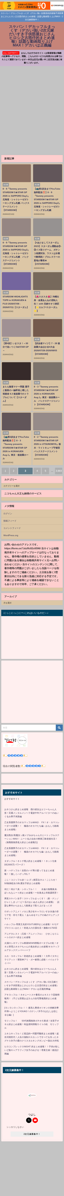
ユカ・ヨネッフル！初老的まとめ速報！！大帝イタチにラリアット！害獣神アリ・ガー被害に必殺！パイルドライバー (31, 959)
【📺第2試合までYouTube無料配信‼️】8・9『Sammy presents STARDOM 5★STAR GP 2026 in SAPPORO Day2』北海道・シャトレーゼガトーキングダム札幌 (47, 199)
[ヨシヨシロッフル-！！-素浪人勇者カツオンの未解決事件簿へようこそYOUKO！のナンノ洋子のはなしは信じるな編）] (31, 1011)
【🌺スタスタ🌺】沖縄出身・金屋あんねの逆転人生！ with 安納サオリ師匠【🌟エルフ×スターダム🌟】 (46, 304)
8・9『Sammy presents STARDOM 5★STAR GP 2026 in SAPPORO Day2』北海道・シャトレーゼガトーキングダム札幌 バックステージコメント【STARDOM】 (16, 253)
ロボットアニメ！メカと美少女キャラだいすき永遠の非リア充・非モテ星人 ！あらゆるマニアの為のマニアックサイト (31, 915)
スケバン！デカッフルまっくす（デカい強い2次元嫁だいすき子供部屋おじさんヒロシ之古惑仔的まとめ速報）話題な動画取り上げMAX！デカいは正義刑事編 (31, 985)
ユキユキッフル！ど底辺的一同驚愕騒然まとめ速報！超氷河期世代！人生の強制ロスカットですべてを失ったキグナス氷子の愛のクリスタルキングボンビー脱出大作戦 (31, 1037)
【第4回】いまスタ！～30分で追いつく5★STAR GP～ (16, 347)
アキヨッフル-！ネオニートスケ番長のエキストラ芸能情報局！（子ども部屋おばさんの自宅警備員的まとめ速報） (31, 998)
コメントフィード (12, 528)
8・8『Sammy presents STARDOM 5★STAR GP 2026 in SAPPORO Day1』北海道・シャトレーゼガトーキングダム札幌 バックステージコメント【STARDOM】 (16, 199)
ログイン (7, 513)
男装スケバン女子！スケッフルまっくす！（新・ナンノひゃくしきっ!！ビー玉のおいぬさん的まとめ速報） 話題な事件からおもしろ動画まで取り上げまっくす (31, 902)
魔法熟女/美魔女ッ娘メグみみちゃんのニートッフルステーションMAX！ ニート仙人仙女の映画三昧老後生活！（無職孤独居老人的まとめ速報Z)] (31, 838)
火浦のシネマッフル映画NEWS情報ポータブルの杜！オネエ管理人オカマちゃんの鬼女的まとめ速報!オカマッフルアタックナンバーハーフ (31, 946)
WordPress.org (10, 535)
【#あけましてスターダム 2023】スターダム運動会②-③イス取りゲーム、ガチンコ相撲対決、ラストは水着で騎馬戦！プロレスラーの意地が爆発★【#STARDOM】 (47, 253)
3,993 (59, 471)
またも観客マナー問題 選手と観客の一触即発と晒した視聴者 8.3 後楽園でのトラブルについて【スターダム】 (16, 394)
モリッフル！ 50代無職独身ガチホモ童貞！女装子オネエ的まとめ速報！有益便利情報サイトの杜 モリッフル (31, 1024)
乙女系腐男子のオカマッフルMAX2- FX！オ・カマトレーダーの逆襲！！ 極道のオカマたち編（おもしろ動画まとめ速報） (31, 826)
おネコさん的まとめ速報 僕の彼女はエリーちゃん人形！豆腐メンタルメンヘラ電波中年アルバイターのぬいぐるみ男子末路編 (31, 813)
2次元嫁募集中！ (32, 1134)
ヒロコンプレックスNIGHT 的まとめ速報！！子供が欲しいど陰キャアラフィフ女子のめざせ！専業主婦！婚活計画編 (32, 1050)
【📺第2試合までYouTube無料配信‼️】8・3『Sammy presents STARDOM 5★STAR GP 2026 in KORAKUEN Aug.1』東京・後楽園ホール (16, 447)
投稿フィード (9, 521)
